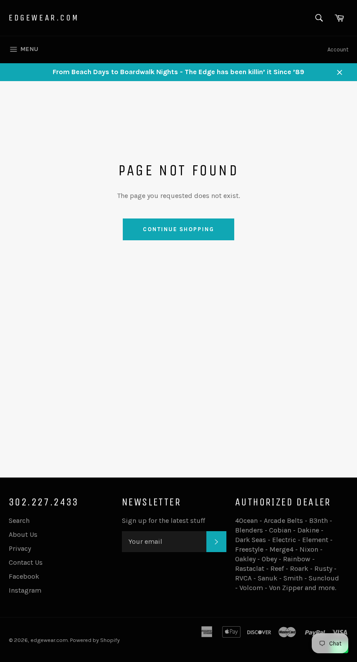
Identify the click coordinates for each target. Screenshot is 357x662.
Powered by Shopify (95, 640)
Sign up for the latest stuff (163, 520)
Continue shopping (178, 229)
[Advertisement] (178, 397)
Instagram (25, 590)
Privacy (20, 548)
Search (19, 520)
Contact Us (26, 562)
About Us (23, 534)
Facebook (24, 576)
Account (337, 49)
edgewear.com (44, 18)
